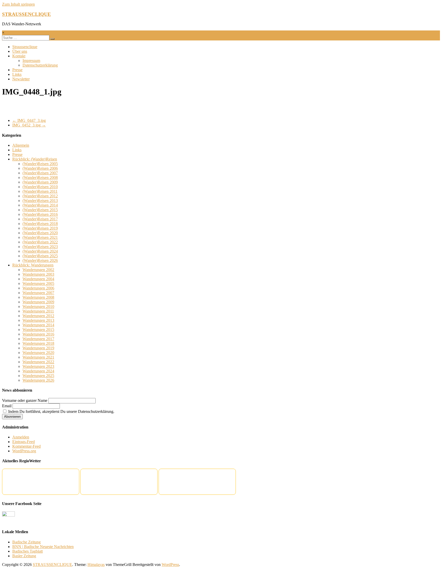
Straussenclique (24, 47)
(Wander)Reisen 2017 (40, 219)
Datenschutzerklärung (40, 65)
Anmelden (20, 437)
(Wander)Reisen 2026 (40, 260)
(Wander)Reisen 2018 (40, 223)
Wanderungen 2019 (38, 348)
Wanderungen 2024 (38, 371)
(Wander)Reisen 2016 (40, 214)
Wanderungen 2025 (38, 375)
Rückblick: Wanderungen (32, 265)
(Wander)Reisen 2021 (40, 237)
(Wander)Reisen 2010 (40, 187)
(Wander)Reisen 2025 (40, 256)
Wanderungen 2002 (38, 269)
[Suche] (52, 39)
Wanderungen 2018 (38, 343)
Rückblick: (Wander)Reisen (34, 159)
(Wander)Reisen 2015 (40, 210)
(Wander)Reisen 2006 (40, 168)
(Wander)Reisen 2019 (40, 228)
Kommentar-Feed (26, 446)
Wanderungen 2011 (38, 311)
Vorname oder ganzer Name (24, 400)
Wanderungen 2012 (38, 316)
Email (7, 406)
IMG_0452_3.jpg (29, 125)
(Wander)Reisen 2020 (40, 233)
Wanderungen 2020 (38, 352)
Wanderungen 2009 (38, 302)
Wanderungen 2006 (38, 288)
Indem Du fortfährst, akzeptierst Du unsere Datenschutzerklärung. (60, 411)
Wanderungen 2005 (38, 283)
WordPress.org (24, 451)
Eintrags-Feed (23, 441)
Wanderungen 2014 (38, 325)
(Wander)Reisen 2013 (40, 200)
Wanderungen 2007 (38, 293)
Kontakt (18, 56)
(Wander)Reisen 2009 (40, 182)
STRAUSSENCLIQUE (26, 14)
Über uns (19, 51)
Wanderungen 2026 (38, 380)
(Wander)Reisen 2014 (40, 205)
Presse (17, 70)
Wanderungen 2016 (38, 334)
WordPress (170, 564)
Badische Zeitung (26, 542)
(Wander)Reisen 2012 (40, 196)
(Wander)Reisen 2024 (40, 251)
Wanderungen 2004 (38, 279)
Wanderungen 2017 (38, 339)
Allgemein (20, 145)
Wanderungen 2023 (38, 366)
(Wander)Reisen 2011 (40, 191)
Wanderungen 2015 (38, 329)
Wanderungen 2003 (38, 274)
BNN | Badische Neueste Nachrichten (43, 546)
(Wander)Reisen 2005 (40, 164)
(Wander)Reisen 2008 (40, 177)
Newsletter (21, 79)
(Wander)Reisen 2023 (40, 246)
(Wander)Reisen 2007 (40, 173)
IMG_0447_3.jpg (29, 120)
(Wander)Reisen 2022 (40, 242)
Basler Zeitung (24, 556)
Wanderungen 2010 (38, 306)
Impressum (31, 60)
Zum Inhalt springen (18, 4)
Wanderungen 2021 (38, 357)
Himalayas (96, 564)
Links (16, 74)
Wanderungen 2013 (38, 320)
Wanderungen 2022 (38, 362)
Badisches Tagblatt (27, 551)
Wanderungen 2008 (38, 297)
